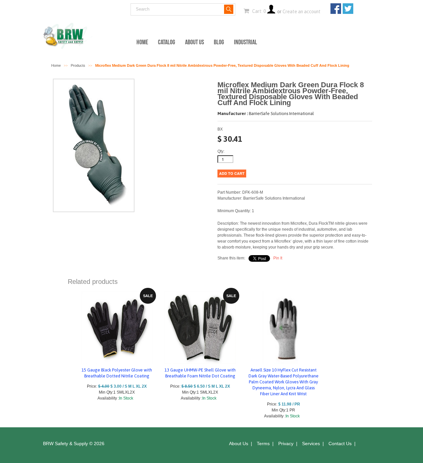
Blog (219, 42)
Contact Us (340, 443)
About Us (194, 42)
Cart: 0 (258, 11)
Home (142, 42)
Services (311, 443)
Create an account (302, 11)
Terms (263, 443)
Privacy (285, 443)
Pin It (277, 258)
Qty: (220, 151)
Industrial (245, 42)
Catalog (166, 42)
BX (220, 129)
